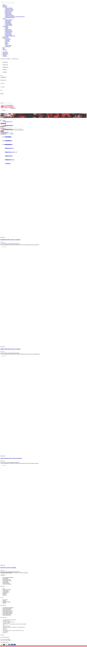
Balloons (7, 43)
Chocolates (7, 40)
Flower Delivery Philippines (8, 577)
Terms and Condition (7, 589)
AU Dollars (2, 86)
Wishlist (4, 602)
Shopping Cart (5, 53)
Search (4, 120)
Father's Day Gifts (8, 11)
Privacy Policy (5, 590)
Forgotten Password (6, 601)
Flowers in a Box (8, 33)
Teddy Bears (7, 41)
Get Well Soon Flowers (9, 15)
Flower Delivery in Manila (8, 610)
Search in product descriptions (7, 129)
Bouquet (6, 27)
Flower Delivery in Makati (8, 612)
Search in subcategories (19, 129)
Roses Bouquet (8, 20)
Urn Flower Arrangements (10, 35)
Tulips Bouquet (8, 22)
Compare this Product (11, 243)
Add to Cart (2, 237)
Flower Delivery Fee (7, 579)
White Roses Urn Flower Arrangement (8, 567)
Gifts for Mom (8, 39)
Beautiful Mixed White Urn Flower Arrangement (10, 239)
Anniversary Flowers (9, 9)
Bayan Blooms (5, 578)
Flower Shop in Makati (7, 611)
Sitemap (4, 593)
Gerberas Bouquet (8, 24)
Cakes (6, 44)
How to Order (5, 581)
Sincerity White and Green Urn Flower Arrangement (11, 458)
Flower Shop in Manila (7, 608)
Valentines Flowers (8, 7)
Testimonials (5, 592)
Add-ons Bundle (8, 45)
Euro (1, 90)
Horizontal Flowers (8, 31)
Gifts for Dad (7, 46)
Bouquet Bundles (8, 34)
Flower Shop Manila (7, 609)
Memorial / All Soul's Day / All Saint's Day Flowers (15, 16)
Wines (6, 42)
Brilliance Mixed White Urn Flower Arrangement (10, 348)
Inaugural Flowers (8, 14)
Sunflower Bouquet (9, 19)
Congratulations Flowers (9, 17)
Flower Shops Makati (7, 613)
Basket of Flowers (8, 30)
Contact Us (5, 56)
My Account (5, 51)
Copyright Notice (6, 591)
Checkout (4, 55)
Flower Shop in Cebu (7, 615)
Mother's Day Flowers (9, 10)
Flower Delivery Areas (7, 580)
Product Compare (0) (4, 132)
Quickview (17, 243)
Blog (4, 588)
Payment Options (6, 582)
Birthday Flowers (8, 12)
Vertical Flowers (8, 32)
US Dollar (2, 83)
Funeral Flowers (8, 13)
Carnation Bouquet (8, 25)
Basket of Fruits (8, 29)
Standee (6, 28)
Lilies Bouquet (8, 21)
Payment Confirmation (7, 583)
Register (4, 600)
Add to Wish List (3, 243)
